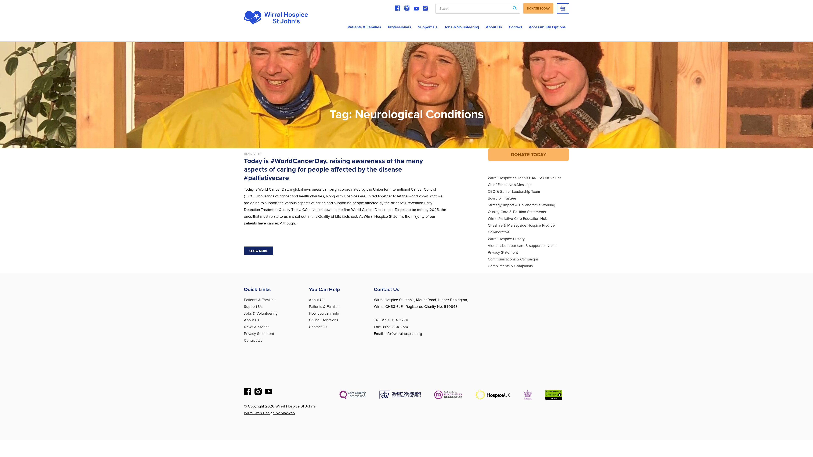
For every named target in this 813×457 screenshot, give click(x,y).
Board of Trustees (502, 198)
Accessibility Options (547, 27)
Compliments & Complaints (510, 266)
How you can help (324, 313)
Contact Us (253, 340)
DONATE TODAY (528, 154)
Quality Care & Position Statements (517, 211)
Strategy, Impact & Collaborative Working (521, 205)
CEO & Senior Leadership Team (514, 191)
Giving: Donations (323, 320)
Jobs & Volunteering (461, 27)
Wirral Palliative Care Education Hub (517, 218)
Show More (258, 251)
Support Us (427, 27)
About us (494, 27)
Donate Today (538, 8)
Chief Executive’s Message (510, 184)
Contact (515, 27)
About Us (251, 320)
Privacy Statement (503, 252)
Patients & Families (364, 27)
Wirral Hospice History (506, 239)
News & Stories (256, 327)
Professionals (399, 27)
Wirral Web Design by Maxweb (269, 413)
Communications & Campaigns (513, 259)
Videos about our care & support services (522, 245)
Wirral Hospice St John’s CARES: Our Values (524, 178)
